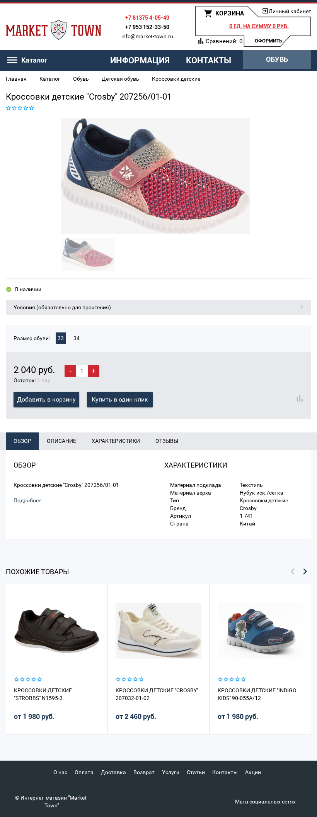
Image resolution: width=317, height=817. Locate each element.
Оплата (84, 772)
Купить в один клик (120, 399)
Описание (61, 441)
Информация (140, 60)
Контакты (208, 60)
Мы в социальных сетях (265, 801)
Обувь (277, 59)
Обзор (22, 441)
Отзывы (166, 441)
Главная (16, 79)
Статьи (196, 772)
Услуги (170, 772)
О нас (60, 772)
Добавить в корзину (46, 399)
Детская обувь (120, 79)
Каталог (49, 79)
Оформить (268, 41)
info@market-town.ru (147, 36)
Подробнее (27, 500)
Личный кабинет (290, 11)
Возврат (144, 772)
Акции (253, 772)
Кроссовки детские (176, 79)
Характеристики (116, 441)
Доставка (113, 772)
